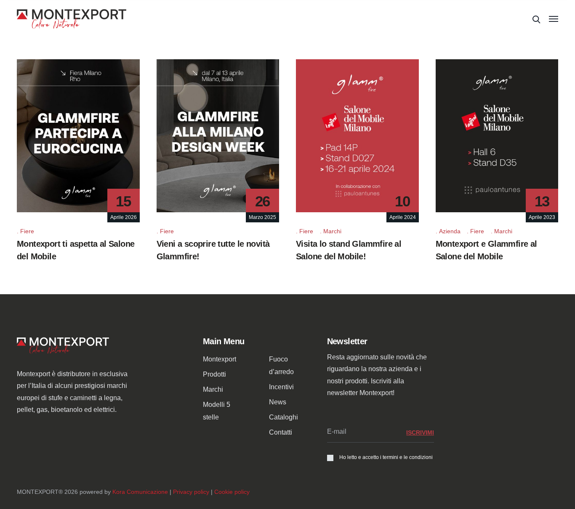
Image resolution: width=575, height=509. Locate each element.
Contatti (280, 432)
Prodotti (214, 374)
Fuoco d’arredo (281, 365)
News (277, 402)
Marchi (332, 231)
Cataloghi (283, 417)
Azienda (450, 231)
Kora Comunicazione (140, 491)
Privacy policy (191, 491)
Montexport (219, 359)
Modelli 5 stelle (216, 411)
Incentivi (281, 386)
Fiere (27, 231)
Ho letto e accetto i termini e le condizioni (386, 457)
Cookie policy (232, 491)
